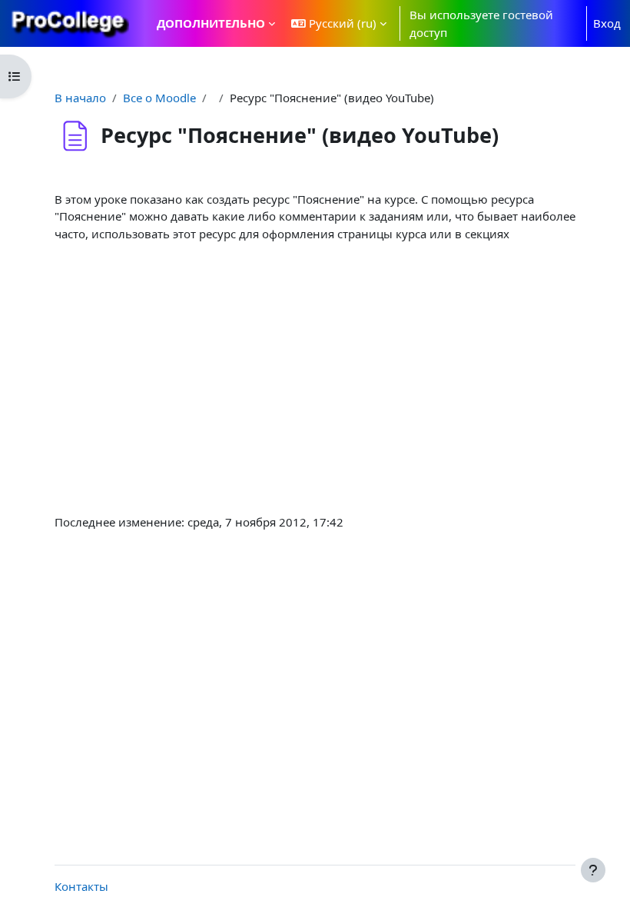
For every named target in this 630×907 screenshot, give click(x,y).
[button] (338, 23)
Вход (607, 23)
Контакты (81, 886)
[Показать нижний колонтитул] (593, 870)
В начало (80, 97)
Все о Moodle (159, 97)
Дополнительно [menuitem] (211, 23)
